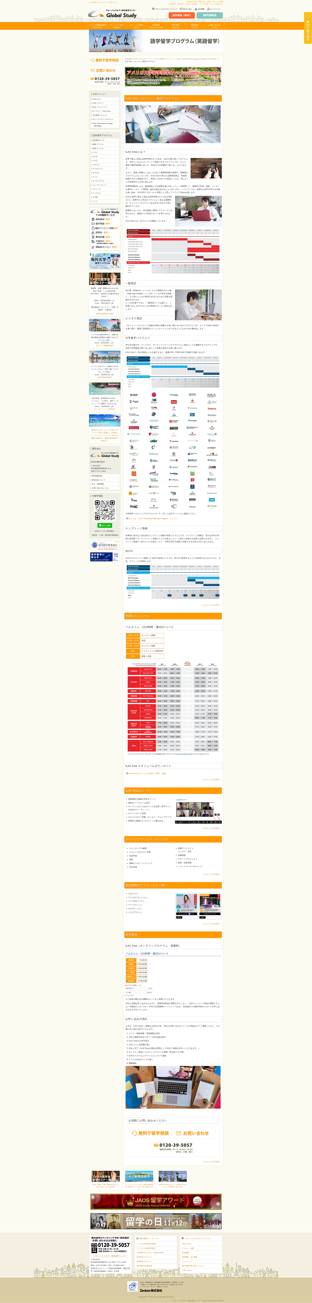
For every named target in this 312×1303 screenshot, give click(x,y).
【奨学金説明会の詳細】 (104, 314)
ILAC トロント (98, 103)
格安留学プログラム (144, 1261)
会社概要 (201, 9)
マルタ (95, 161)
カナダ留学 (160, 59)
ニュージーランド (99, 185)
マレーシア (97, 189)
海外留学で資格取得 (144, 1266)
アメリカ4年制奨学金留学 (146, 1244)
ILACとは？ (97, 99)
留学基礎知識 (97, 476)
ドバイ (95, 177)
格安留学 (195, 26)
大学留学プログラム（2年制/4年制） (151, 1253)
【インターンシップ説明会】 (105, 409)
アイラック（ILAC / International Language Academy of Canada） (192, 59)
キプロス (96, 173)
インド (95, 201)
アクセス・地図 (188, 1248)
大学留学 (156, 26)
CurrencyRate (129, 995)
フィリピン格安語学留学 (146, 1248)
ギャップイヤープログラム (103, 119)
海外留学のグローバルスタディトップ (139, 59)
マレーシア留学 (136, 26)
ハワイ (95, 152)
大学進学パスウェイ (100, 115)
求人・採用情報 (98, 484)
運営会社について (98, 480)
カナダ (95, 157)
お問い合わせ (214, 26)
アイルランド (98, 169)
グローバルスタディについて (166, 9)
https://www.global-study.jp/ (213, 1301)
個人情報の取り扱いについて (193, 1266)
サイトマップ (215, 9)
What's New (187, 9)
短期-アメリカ (98, 144)
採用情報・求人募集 (189, 1257)
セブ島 (95, 197)
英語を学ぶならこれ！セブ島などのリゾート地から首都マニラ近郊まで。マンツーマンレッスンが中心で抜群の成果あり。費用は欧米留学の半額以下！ (104, 435)
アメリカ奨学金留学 (97, 26)
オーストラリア (98, 181)
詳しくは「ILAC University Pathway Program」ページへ (153, 519)
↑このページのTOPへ (211, 605)
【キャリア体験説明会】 (104, 346)
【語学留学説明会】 (104, 377)
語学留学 (175, 26)
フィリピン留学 (117, 26)
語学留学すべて (98, 140)
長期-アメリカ (98, 148)
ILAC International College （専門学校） (103, 124)
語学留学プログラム (144, 1257)
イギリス (96, 165)
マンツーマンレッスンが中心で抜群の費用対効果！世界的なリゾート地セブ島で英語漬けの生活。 (139, 1187)
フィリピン (97, 193)
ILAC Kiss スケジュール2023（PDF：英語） (148, 773)
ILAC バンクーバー (100, 107)
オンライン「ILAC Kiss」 (102, 111)
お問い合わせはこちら (100, 488)
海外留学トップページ (149, 1238)
